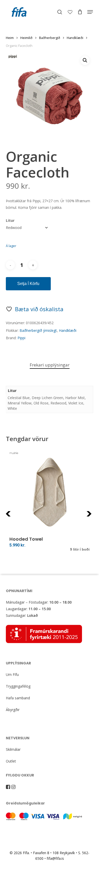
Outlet (11, 761)
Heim (10, 37)
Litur (10, 220)
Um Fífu (12, 674)
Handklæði (75, 37)
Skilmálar (13, 749)
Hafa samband (18, 697)
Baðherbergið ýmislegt (38, 330)
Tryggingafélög (18, 686)
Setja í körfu (28, 283)
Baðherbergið (49, 37)
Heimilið (26, 37)
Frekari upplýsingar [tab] (50, 365)
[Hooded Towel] (49, 492)
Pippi (21, 337)
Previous (18, 517)
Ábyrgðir (13, 709)
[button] (90, 12)
